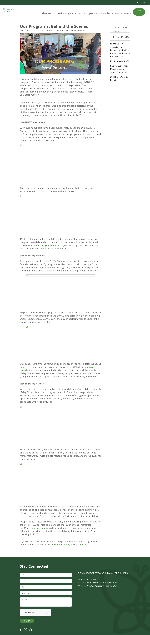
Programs (81, 31)
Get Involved (105, 13)
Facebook (64, 544)
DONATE (139, 12)
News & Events (122, 13)
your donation (38, 528)
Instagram (80, 544)
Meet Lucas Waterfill (119, 61)
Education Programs (64, 13)
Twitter (54, 544)
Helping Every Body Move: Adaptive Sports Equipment (119, 68)
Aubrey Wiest (27, 31)
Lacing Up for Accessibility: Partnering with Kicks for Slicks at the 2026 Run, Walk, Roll (120, 50)
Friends (74, 31)
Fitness (67, 31)
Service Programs (86, 13)
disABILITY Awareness (55, 31)
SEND (27, 620)
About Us (46, 13)
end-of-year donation (48, 245)
